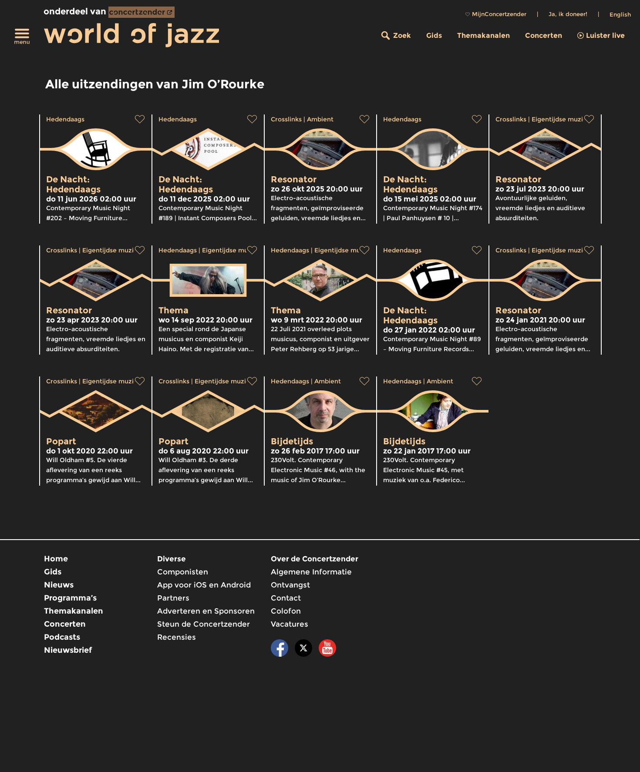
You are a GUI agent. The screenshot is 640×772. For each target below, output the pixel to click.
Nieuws (59, 585)
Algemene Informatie (311, 571)
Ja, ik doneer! (568, 13)
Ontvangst (290, 585)
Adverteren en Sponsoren (206, 611)
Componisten (182, 571)
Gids (434, 35)
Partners (173, 598)
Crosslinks (286, 119)
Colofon (286, 611)
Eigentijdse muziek (561, 119)
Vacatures (289, 624)
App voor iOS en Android (204, 585)
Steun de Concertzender (203, 624)
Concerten (543, 35)
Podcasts (62, 637)
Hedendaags (65, 119)
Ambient (320, 119)
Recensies (176, 637)
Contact (286, 598)
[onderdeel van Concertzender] (141, 12)
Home (56, 559)
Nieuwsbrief (68, 650)
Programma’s (70, 598)
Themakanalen (483, 35)
